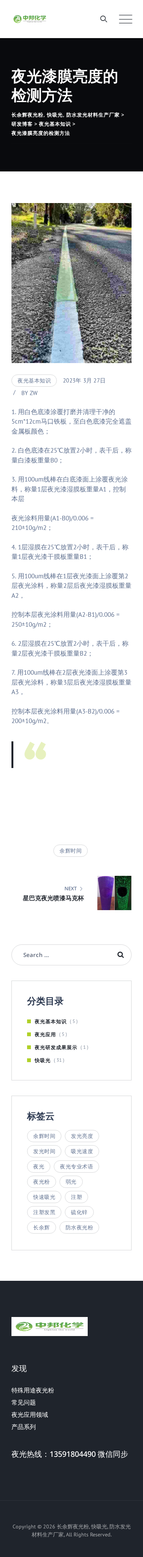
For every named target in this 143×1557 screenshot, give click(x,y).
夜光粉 (41, 1181)
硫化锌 (79, 1212)
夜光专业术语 (76, 1166)
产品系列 (23, 1427)
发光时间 (44, 1151)
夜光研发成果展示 (56, 1047)
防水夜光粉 (79, 1227)
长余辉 (41, 1227)
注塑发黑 (44, 1212)
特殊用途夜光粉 (32, 1390)
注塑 (76, 1197)
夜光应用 (45, 1034)
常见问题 (23, 1402)
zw (34, 393)
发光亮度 (82, 1136)
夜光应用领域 (29, 1414)
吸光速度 (82, 1151)
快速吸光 (44, 1197)
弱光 (71, 1181)
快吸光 (43, 1060)
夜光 (38, 1166)
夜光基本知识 (34, 380)
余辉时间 (70, 850)
